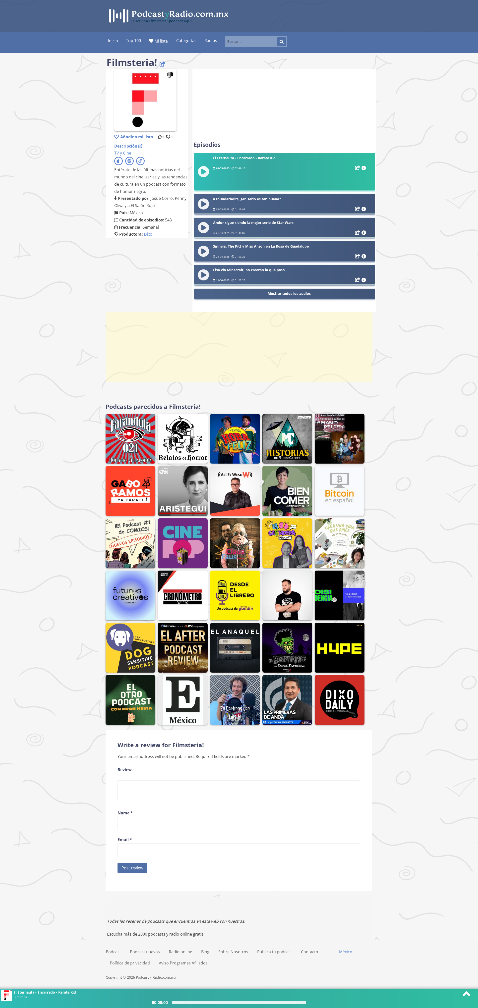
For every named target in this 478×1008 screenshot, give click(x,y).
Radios (210, 40)
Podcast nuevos (145, 952)
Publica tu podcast (274, 952)
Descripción (126, 146)
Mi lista (161, 41)
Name (125, 813)
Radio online (180, 952)
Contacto (309, 952)
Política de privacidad (130, 963)
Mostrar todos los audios (289, 293)
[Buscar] (281, 41)
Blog (205, 952)
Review (125, 769)
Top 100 (133, 40)
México (345, 952)
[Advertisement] (284, 105)
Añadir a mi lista (136, 137)
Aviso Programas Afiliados (183, 963)
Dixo (148, 234)
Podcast (113, 952)
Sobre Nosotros (233, 952)
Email (125, 839)
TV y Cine (122, 153)
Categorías (186, 40)
